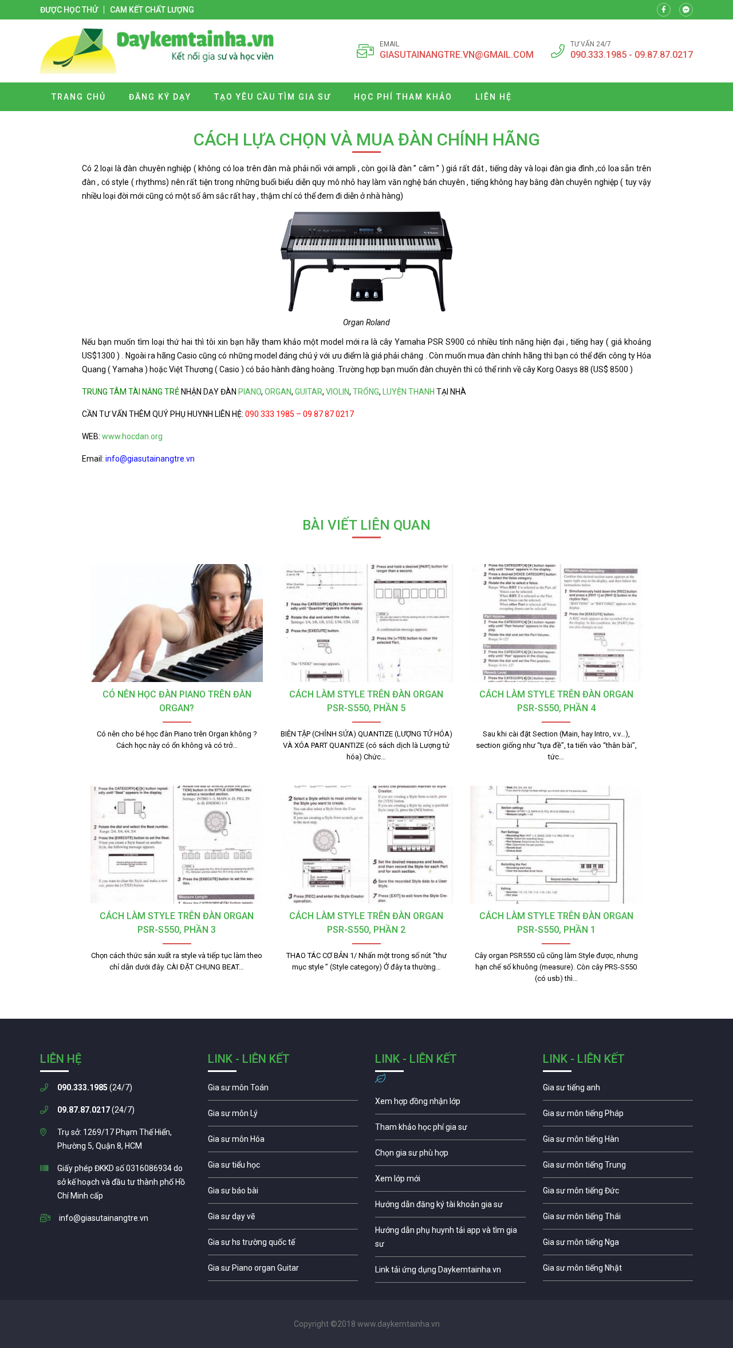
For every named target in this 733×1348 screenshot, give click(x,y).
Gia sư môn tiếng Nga (450, 1272)
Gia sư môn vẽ (283, 1219)
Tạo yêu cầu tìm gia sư (272, 96)
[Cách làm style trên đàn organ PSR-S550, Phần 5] (366, 623)
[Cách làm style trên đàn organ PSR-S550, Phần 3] (176, 845)
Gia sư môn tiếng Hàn (618, 1142)
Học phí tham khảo (403, 96)
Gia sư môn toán (283, 1090)
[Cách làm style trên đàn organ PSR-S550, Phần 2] (366, 845)
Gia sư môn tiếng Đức (618, 1193)
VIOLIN (337, 391)
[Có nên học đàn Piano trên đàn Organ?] (176, 623)
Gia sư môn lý (283, 1116)
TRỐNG (366, 391)
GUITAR (308, 391)
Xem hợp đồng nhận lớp (450, 1104)
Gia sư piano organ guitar (283, 1270)
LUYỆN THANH (409, 391)
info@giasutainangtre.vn (103, 1218)
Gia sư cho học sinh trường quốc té (283, 1245)
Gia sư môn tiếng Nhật (618, 1270)
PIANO (249, 391)
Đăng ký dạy (160, 96)
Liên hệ (493, 96)
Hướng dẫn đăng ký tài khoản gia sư (450, 1207)
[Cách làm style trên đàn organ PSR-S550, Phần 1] (556, 845)
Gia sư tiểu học (283, 1167)
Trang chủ (79, 96)
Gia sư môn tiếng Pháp (618, 1116)
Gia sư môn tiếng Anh (618, 1090)
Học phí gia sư (450, 1130)
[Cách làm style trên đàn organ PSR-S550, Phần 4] (556, 623)
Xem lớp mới (450, 1181)
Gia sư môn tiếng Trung (618, 1167)
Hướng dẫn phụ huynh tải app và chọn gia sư (450, 1239)
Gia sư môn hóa (283, 1142)
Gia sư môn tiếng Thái (618, 1219)
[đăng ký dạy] (157, 51)
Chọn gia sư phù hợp (450, 1155)
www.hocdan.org (131, 436)
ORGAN (278, 391)
